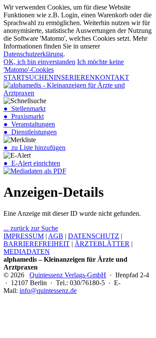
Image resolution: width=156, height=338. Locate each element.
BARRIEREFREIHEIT (36, 243)
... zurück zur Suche (30, 228)
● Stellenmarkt (24, 108)
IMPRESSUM (23, 236)
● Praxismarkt (23, 116)
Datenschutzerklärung (33, 54)
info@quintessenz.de (48, 290)
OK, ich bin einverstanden (39, 61)
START (14, 77)
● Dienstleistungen (30, 132)
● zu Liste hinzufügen (34, 147)
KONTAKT (112, 77)
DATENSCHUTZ (93, 236)
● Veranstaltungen (29, 124)
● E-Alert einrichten (31, 163)
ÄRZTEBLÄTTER (102, 243)
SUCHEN (39, 77)
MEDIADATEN (26, 251)
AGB (55, 236)
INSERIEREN (74, 77)
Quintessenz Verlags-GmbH (67, 275)
